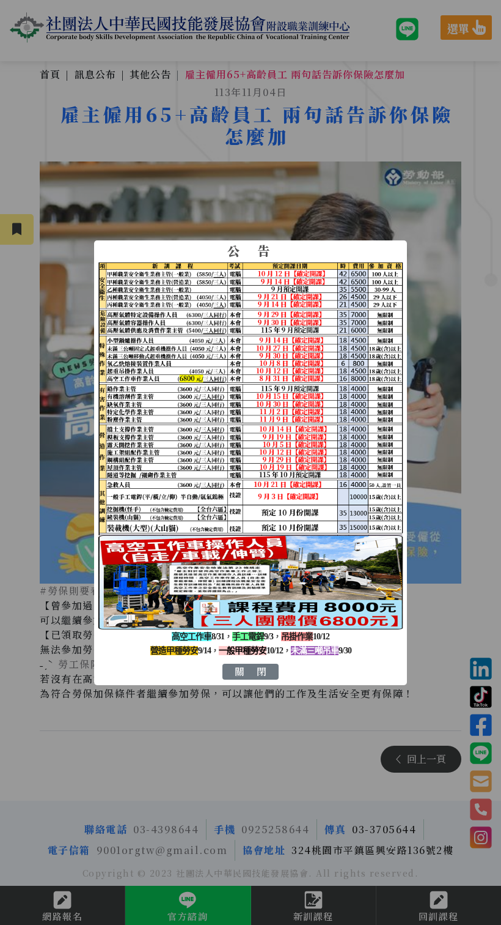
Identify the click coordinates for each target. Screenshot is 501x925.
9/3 (252, 636)
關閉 (257, 671)
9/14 (180, 650)
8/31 (198, 636)
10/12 (305, 636)
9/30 (321, 650)
